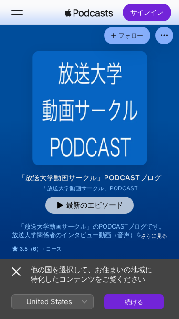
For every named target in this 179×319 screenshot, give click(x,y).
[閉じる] (16, 271)
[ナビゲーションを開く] (17, 12)
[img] (89, 12)
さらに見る (154, 235)
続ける (134, 302)
